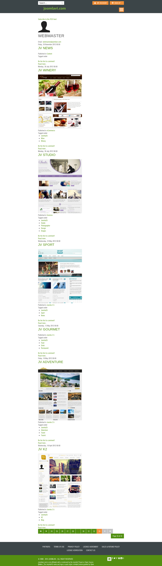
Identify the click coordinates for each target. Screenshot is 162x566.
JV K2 (42, 449)
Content (49, 53)
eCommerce (51, 130)
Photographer (45, 225)
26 (62, 531)
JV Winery (47, 70)
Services (50, 215)
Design (43, 228)
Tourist (43, 435)
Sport (43, 313)
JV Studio (47, 155)
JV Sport (46, 245)
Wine (42, 138)
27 (67, 531)
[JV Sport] (60, 302)
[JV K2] (60, 507)
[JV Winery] (60, 128)
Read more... (42, 64)
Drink (42, 345)
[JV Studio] (60, 212)
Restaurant (45, 348)
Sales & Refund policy (111, 546)
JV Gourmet (49, 329)
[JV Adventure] (60, 419)
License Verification (75, 550)
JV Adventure (50, 362)
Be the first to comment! (46, 61)
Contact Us (90, 550)
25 (57, 531)
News (43, 315)
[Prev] (46, 531)
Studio (43, 223)
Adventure (44, 430)
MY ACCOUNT (102, 3)
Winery (43, 141)
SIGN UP (117, 3)
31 (89, 531)
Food (42, 343)
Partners (46, 546)
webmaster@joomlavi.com (52, 41)
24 (51, 531)
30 (83, 531)
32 (94, 531)
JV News (45, 48)
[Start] (40, 531)
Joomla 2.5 (50, 305)
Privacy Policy (74, 546)
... (78, 531)
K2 (42, 517)
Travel (43, 432)
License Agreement (90, 546)
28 (73, 531)
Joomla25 (44, 135)
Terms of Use (59, 546)
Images (43, 230)
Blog (42, 520)
